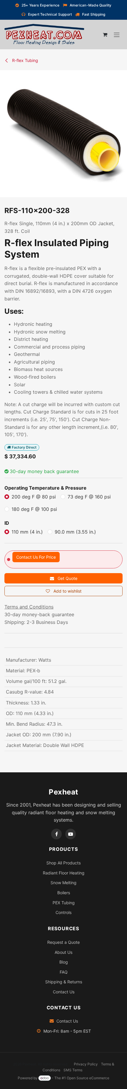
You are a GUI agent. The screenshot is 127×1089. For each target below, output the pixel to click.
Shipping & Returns (63, 981)
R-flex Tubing (24, 60)
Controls (63, 912)
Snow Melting (63, 882)
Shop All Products (63, 862)
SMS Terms (73, 1070)
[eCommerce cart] (105, 34)
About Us (63, 952)
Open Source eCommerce (88, 1078)
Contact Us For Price (36, 557)
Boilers (63, 892)
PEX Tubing (64, 902)
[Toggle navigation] (117, 35)
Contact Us (63, 991)
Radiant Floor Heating (63, 872)
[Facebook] (56, 834)
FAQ (64, 971)
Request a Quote (63, 942)
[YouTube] (70, 834)
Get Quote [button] (66, 578)
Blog (63, 961)
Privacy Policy (86, 1064)
